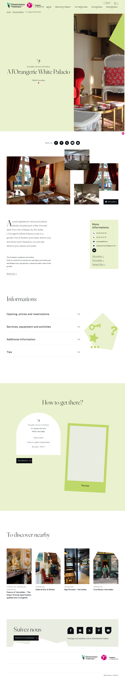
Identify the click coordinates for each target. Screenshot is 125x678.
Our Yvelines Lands (81, 7)
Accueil (9, 12)
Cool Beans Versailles (103, 590)
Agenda (49, 7)
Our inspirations (97, 7)
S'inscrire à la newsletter (25, 638)
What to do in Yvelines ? (63, 7)
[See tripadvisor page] (94, 250)
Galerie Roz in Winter (45, 590)
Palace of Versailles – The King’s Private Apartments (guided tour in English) (19, 595)
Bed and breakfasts (18, 12)
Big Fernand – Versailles (75, 590)
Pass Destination (112, 7)
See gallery (112, 202)
